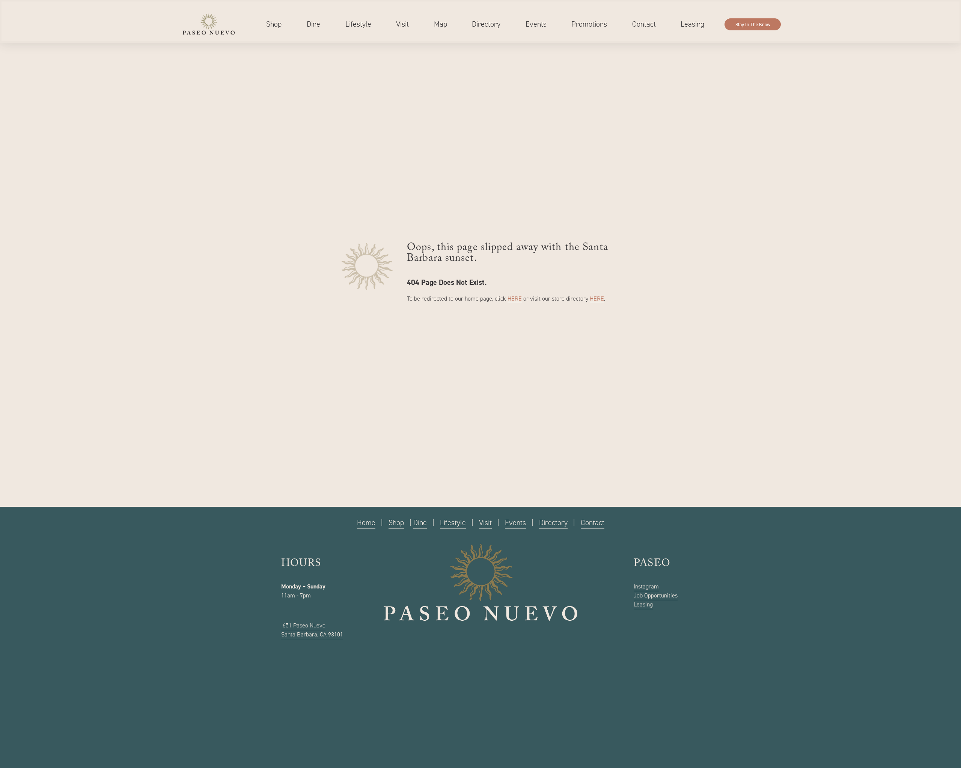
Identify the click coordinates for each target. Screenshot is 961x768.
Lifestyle (358, 23)
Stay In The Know (752, 24)
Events (536, 23)
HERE (515, 298)
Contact (644, 23)
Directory (486, 23)
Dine (313, 23)
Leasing (692, 23)
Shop (274, 23)
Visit (402, 23)
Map (440, 23)
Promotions (589, 23)
